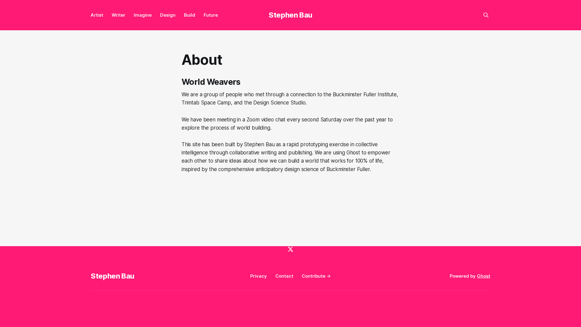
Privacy (258, 276)
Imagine (143, 15)
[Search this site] (486, 15)
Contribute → (316, 276)
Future (211, 15)
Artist (97, 15)
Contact (284, 276)
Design (168, 15)
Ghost (483, 276)
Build (189, 15)
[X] (290, 249)
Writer (118, 15)
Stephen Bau (290, 15)
